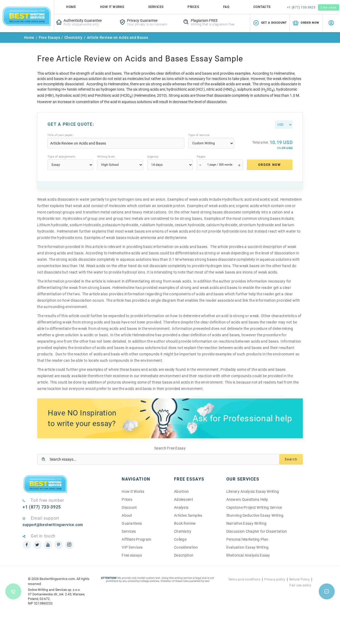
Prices (193, 7)
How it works (112, 7)
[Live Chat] (327, 591)
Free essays (132, 555)
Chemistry (73, 37)
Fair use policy (300, 585)
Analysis (181, 507)
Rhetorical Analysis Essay (248, 555)
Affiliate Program (136, 539)
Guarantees (132, 523)
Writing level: (106, 156)
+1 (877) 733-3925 (301, 7)
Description (183, 555)
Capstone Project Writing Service (254, 507)
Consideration (186, 547)
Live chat (329, 7)
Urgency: (153, 156)
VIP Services (132, 547)
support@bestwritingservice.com (53, 525)
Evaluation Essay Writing (247, 547)
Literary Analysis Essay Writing (252, 491)
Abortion (181, 491)
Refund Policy (299, 579)
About (127, 515)
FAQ (226, 7)
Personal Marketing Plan (247, 539)
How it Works (133, 491)
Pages (201, 156)
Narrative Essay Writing (246, 523)
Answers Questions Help (247, 499)
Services (156, 7)
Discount (129, 507)
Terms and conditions (244, 579)
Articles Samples (188, 515)
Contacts (262, 7)
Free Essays (49, 37)
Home (71, 7)
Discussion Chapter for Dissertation (256, 531)
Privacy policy (274, 579)
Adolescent (183, 499)
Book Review (185, 523)
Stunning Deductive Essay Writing (255, 515)
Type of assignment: (62, 156)
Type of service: (199, 135)
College (180, 539)
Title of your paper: (60, 135)
